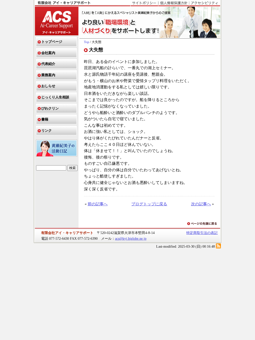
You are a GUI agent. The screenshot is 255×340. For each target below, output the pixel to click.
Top (86, 42)
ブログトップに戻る (149, 204)
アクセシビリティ (204, 3)
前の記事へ (98, 204)
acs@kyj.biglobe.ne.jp (130, 238)
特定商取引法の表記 (202, 233)
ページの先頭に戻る (202, 224)
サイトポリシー (144, 3)
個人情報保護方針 (173, 3)
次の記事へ (201, 204)
